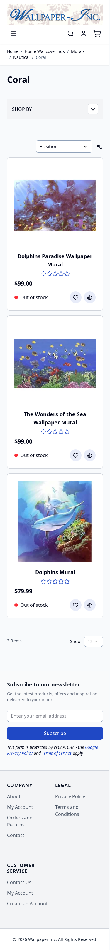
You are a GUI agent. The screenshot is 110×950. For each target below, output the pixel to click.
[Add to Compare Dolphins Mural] (90, 605)
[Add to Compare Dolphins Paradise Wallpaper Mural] (90, 297)
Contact (15, 835)
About (14, 796)
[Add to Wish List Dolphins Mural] (76, 605)
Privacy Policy (70, 796)
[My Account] (83, 33)
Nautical (21, 57)
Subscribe (55, 733)
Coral (41, 57)
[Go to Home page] (55, 14)
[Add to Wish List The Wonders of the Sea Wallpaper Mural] (76, 455)
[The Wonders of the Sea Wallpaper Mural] (55, 363)
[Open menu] (13, 33)
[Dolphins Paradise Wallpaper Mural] (55, 205)
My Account (20, 807)
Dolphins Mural (55, 572)
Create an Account (27, 903)
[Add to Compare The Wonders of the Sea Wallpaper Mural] (90, 455)
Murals (78, 51)
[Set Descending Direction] (99, 146)
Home (12, 51)
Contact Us (19, 882)
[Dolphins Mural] (55, 521)
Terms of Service (57, 753)
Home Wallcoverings (45, 51)
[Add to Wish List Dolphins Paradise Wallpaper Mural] (76, 297)
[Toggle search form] (70, 33)
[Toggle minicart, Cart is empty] (97, 33)
